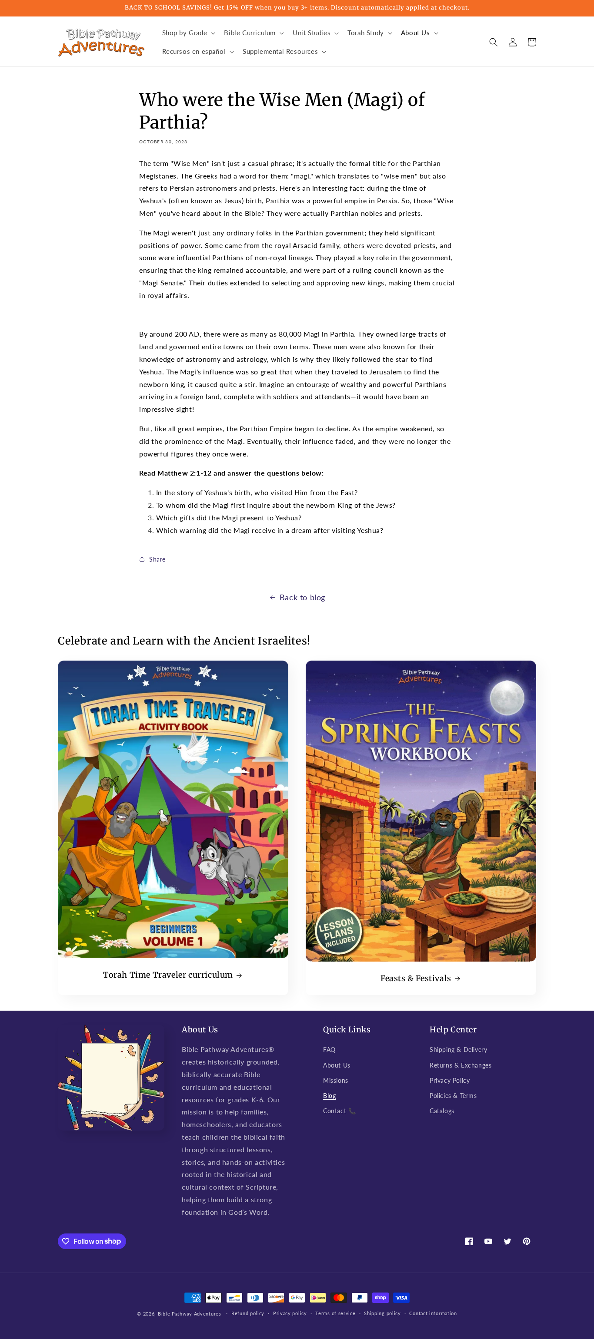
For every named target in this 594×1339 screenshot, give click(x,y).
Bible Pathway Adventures (189, 1313)
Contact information (433, 1313)
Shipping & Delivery (458, 1049)
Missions (335, 1080)
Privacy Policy (450, 1080)
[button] (188, 33)
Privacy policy (290, 1313)
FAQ (329, 1049)
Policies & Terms (453, 1095)
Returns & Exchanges (460, 1065)
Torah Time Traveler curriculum (168, 975)
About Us (336, 1065)
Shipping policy (382, 1313)
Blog (329, 1095)
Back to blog (302, 597)
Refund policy (247, 1313)
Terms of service (335, 1313)
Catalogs (442, 1110)
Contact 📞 (339, 1110)
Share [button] (157, 559)
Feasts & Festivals (415, 978)
